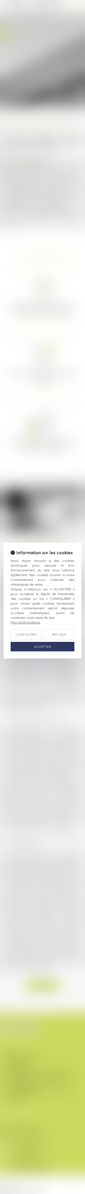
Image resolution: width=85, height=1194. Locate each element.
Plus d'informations (25, 622)
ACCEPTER (42, 646)
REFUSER (59, 634)
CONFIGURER (26, 634)
